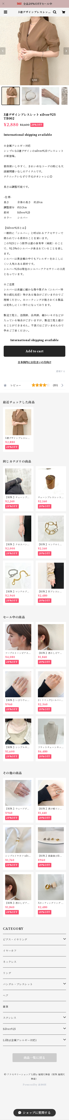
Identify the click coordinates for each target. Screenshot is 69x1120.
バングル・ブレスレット (18, 984)
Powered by (30, 1084)
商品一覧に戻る (34, 1057)
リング (7, 973)
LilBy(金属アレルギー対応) (20, 1040)
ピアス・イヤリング (15, 939)
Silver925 (9, 1029)
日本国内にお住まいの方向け (34, 362)
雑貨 (5, 1006)
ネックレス (10, 962)
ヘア (5, 995)
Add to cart (34, 351)
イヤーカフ (10, 950)
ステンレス (9, 1017)
